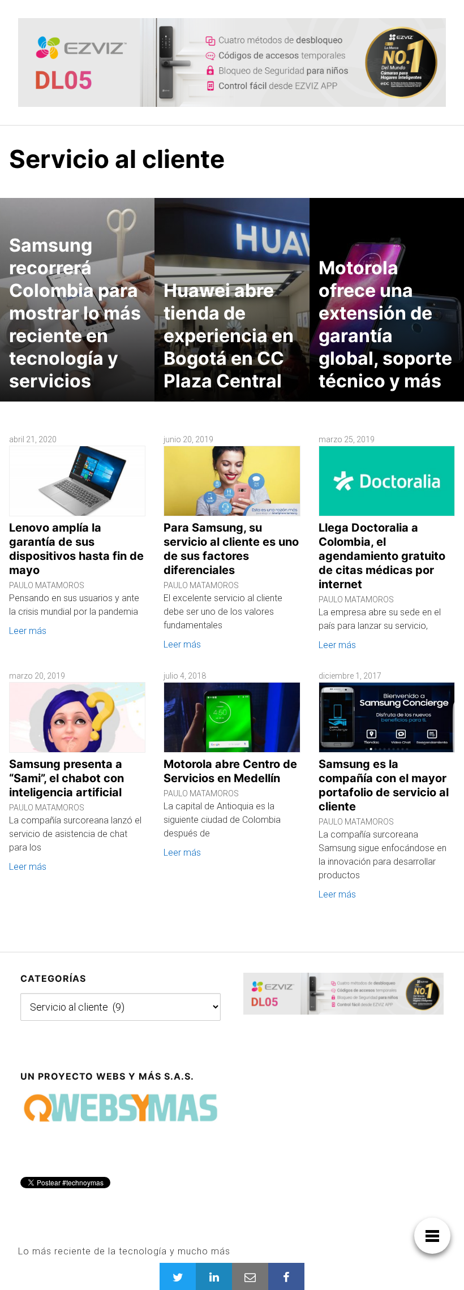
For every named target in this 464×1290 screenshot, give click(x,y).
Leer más (27, 630)
